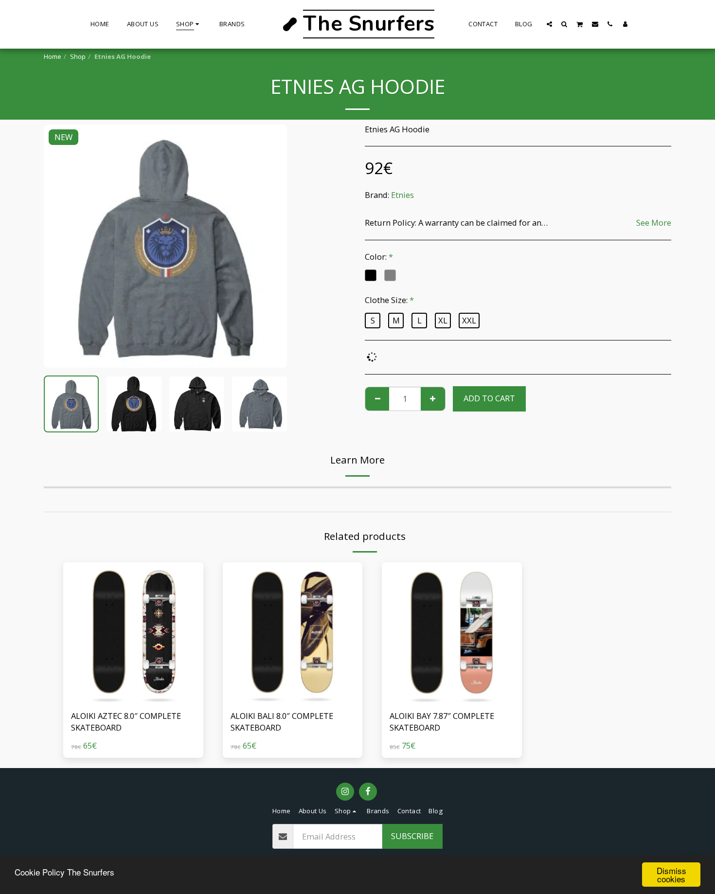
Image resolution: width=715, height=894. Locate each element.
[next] (271, 246)
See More (653, 223)
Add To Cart (136, 697)
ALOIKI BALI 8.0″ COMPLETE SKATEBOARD (282, 721)
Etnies (402, 194)
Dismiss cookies (671, 874)
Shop (78, 56)
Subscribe (412, 835)
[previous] (59, 246)
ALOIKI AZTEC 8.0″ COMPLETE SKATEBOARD (126, 721)
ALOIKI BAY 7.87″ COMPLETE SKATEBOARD (442, 721)
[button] (549, 23)
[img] (133, 632)
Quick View (133, 677)
